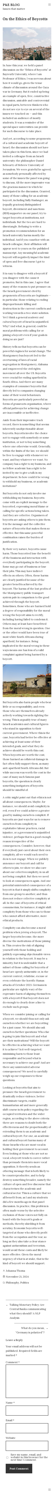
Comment (13, 1362)
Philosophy (12, 1282)
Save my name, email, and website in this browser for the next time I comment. (29, 1457)
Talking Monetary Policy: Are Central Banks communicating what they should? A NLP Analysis (28, 1311)
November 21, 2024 (17, 1276)
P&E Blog (11, 5)
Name (10, 1402)
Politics (24, 1282)
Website (10, 1438)
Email (10, 1420)
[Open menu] (49, 4)
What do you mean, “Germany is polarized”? (30, 1330)
